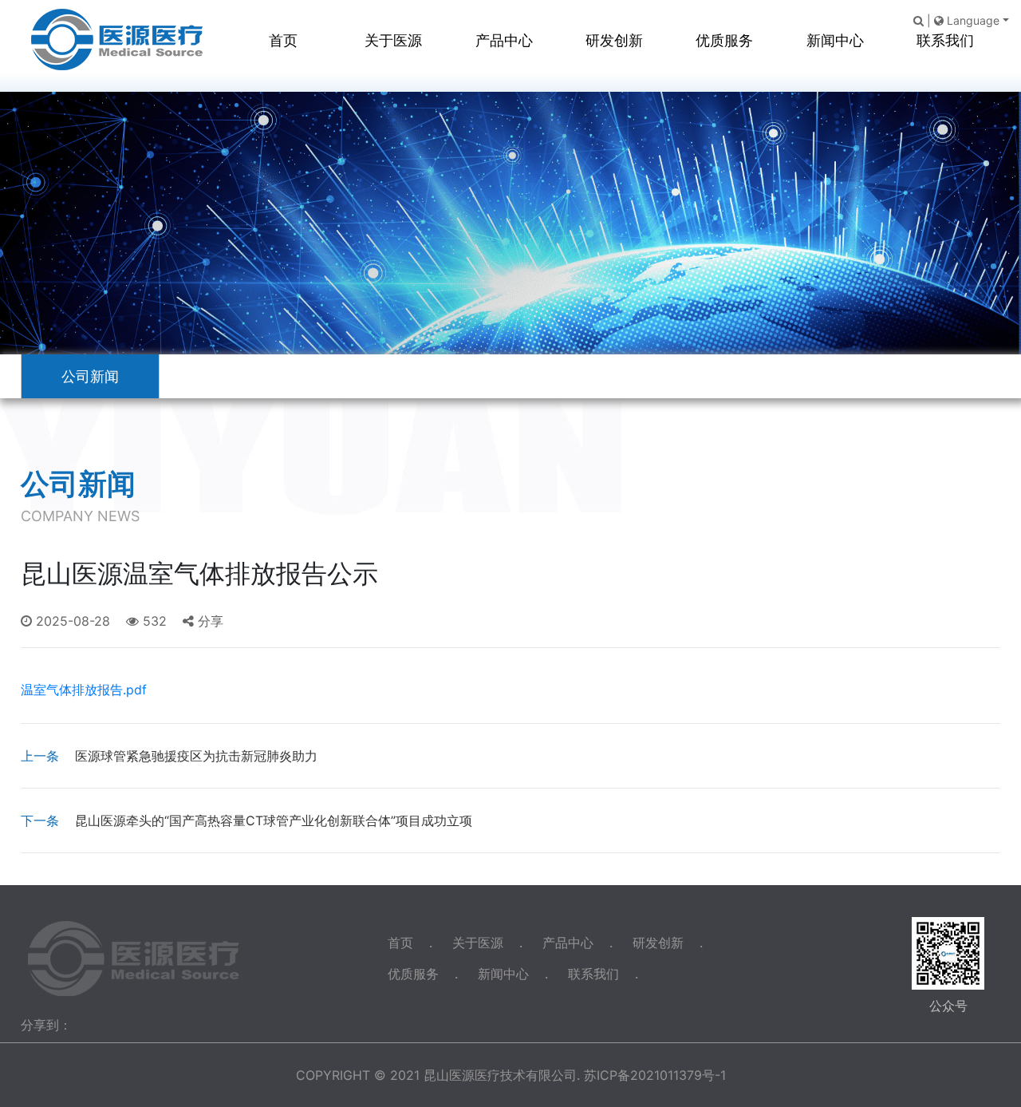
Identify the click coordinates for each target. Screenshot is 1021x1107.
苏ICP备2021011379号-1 (655, 1075)
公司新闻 (90, 376)
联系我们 (945, 40)
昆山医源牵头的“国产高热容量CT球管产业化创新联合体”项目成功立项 (246, 820)
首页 (283, 40)
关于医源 (393, 40)
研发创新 (614, 40)
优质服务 (724, 40)
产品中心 (504, 40)
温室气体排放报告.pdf (84, 690)
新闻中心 (835, 40)
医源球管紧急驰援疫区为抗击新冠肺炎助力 (169, 756)
